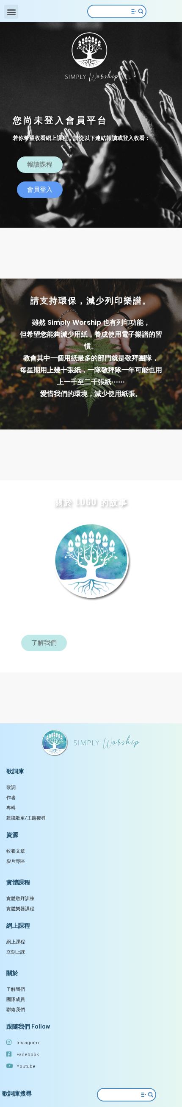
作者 (11, 797)
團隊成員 (15, 999)
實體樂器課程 (20, 909)
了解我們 (15, 989)
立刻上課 (15, 952)
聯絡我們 (15, 1009)
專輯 (11, 808)
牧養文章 (15, 851)
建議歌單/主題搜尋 (26, 818)
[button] (11, 12)
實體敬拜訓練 (20, 898)
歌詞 (11, 787)
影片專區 (15, 861)
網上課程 (15, 942)
